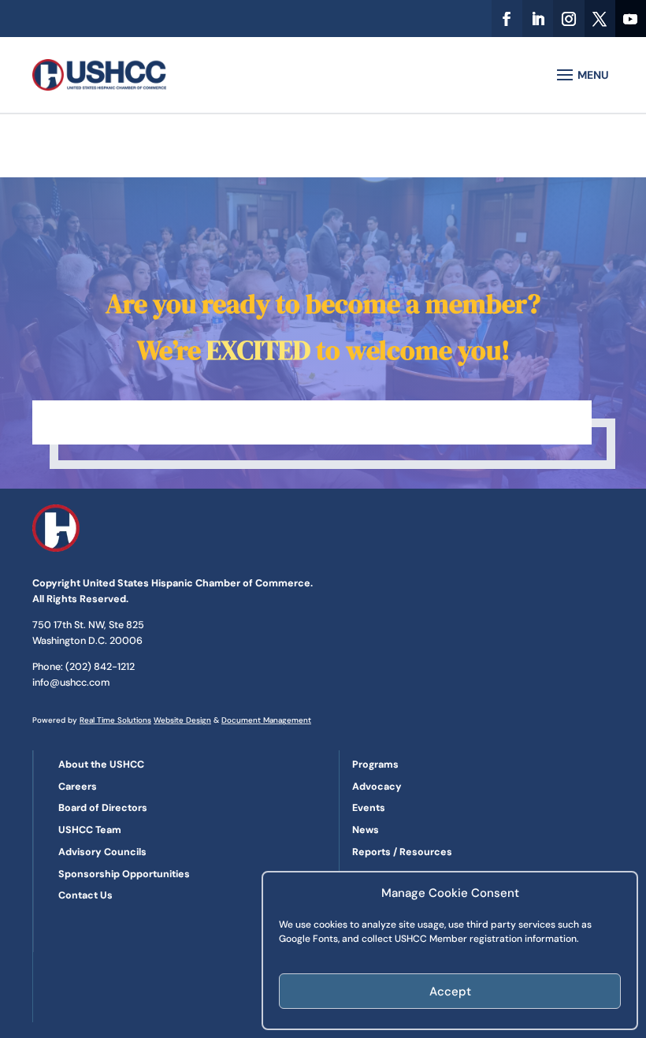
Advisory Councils (102, 852)
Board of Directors (102, 808)
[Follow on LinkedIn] (537, 18)
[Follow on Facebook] (507, 18)
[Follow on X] (600, 18)
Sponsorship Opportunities (124, 874)
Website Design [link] (182, 720)
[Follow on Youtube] (630, 18)
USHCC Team (89, 830)
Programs (375, 764)
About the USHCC (101, 764)
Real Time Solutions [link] (115, 720)
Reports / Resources (402, 852)
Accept (450, 991)
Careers (77, 786)
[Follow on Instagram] (568, 18)
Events (368, 808)
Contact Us (85, 895)
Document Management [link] (266, 720)
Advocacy (377, 786)
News (365, 830)
